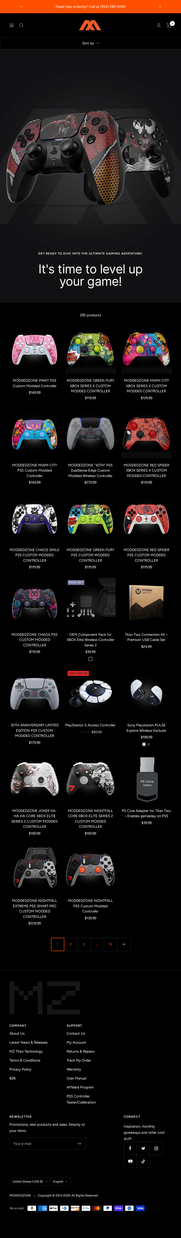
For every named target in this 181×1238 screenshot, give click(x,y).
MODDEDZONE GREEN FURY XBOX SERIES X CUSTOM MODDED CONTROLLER (90, 385)
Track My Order (79, 1060)
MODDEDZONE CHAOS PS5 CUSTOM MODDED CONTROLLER (35, 639)
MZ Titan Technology (26, 1051)
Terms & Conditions (24, 1060)
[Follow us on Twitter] (143, 1148)
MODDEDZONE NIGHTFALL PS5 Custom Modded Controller (90, 906)
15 (110, 944)
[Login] (159, 25)
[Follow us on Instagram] (156, 1148)
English (58, 1181)
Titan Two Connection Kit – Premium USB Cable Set (146, 637)
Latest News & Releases (28, 1042)
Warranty (74, 1069)
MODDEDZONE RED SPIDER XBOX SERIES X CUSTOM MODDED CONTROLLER (146, 470)
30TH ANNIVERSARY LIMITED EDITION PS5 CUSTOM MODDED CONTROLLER (35, 730)
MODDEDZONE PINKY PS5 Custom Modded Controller (35, 383)
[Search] (21, 25)
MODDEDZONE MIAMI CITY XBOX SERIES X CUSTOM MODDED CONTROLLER (146, 385)
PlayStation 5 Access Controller (90, 725)
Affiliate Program (80, 1087)
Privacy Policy (20, 1069)
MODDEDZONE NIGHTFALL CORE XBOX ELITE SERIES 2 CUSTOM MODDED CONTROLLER (90, 819)
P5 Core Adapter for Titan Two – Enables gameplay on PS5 (146, 813)
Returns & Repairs (81, 1051)
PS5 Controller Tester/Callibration (81, 1099)
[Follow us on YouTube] (130, 1161)
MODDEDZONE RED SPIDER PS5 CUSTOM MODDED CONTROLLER (146, 555)
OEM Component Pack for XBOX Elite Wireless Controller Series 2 (90, 639)
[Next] (123, 944)
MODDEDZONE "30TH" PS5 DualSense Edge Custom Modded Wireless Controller (90, 470)
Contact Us (76, 1033)
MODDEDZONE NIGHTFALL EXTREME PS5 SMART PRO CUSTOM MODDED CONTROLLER (34, 909)
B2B (12, 1078)
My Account (76, 1042)
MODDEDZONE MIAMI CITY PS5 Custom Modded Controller (34, 470)
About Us (17, 1033)
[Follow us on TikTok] (143, 1161)
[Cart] (169, 25)
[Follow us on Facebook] (130, 1148)
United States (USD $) (27, 1181)
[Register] (79, 1143)
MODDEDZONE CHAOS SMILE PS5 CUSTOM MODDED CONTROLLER (34, 555)
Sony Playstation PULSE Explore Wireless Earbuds (146, 728)
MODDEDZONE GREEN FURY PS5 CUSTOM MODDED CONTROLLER (90, 555)
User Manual (76, 1078)
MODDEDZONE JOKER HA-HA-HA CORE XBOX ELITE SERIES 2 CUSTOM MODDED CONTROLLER (34, 819)
